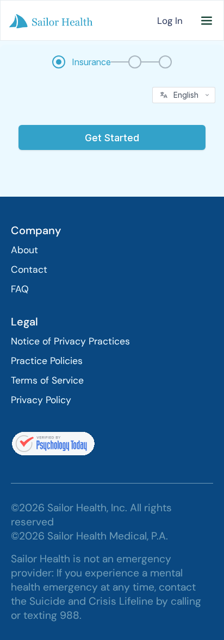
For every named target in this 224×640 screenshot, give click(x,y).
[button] (206, 21)
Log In (170, 21)
